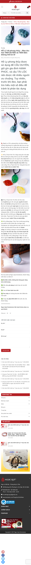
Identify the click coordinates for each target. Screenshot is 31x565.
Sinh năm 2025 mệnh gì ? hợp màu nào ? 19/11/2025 (15, 362)
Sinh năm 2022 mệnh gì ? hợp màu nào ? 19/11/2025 (15, 388)
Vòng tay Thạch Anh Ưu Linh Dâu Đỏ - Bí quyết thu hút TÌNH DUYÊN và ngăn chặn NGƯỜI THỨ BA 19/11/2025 (15, 383)
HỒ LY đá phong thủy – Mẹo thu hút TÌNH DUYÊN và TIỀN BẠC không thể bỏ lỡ (15, 53)
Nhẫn (2, 404)
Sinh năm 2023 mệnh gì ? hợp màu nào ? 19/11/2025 (15, 378)
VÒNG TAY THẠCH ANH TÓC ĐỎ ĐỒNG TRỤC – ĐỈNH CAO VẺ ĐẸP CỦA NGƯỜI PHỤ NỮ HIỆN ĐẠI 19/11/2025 (16, 366)
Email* (2, 329)
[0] (28, 7)
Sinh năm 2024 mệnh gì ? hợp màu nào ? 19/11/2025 (15, 371)
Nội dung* (3, 336)
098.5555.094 (18, 1)
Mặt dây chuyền (5, 400)
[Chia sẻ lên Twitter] (10, 313)
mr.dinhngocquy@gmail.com (10, 494)
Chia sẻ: (3, 313)
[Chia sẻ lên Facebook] (7, 313)
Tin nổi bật (6, 421)
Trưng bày (3, 410)
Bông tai (3, 407)
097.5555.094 (14, 489)
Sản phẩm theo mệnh (6, 413)
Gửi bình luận (6, 350)
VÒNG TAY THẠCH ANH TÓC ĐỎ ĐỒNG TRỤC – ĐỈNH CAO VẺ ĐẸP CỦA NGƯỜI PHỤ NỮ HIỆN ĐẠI (17, 434)
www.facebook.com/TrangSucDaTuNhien (13, 497)
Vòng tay (3, 397)
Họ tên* (3, 323)
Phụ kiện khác (4, 416)
